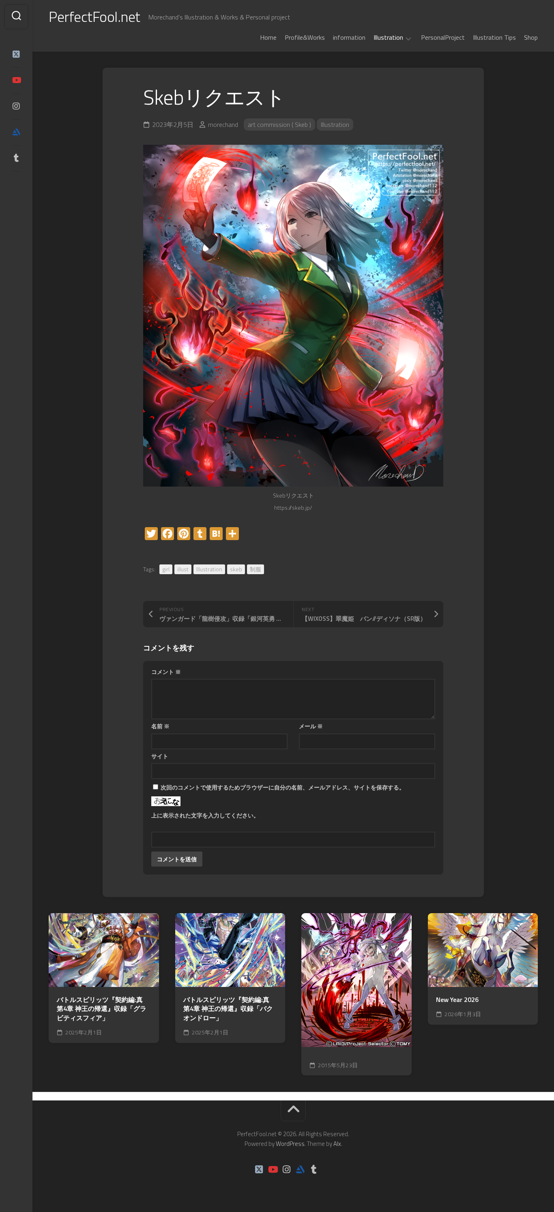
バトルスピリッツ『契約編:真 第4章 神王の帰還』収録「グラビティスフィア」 (101, 1009)
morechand (223, 124)
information (349, 37)
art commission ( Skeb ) (279, 124)
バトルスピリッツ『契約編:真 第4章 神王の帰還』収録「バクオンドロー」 (228, 1009)
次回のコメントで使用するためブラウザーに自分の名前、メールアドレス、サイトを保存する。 (283, 787)
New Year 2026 (457, 999)
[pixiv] (16, 183)
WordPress (290, 1143)
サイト (159, 756)
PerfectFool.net (94, 16)
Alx (337, 1143)
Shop (531, 37)
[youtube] (16, 80)
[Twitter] (16, 54)
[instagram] (16, 106)
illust (183, 569)
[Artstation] (16, 132)
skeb (236, 569)
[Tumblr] (16, 158)
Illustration (388, 37)
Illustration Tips (494, 37)
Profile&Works (305, 37)
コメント (166, 671)
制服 (255, 569)
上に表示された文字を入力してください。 (205, 815)
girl (166, 569)
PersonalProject (443, 37)
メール (311, 726)
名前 (160, 726)
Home (268, 37)
